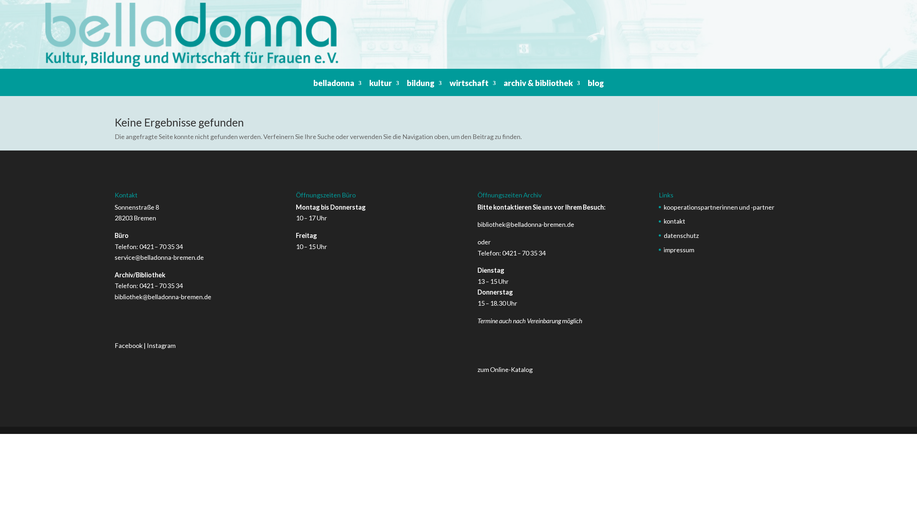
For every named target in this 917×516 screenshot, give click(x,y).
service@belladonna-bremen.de (159, 257)
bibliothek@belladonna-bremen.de (163, 297)
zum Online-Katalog (505, 369)
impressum (679, 250)
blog (596, 84)
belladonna (333, 84)
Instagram (161, 345)
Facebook (129, 345)
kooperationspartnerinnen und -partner (719, 207)
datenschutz (681, 235)
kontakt (674, 221)
